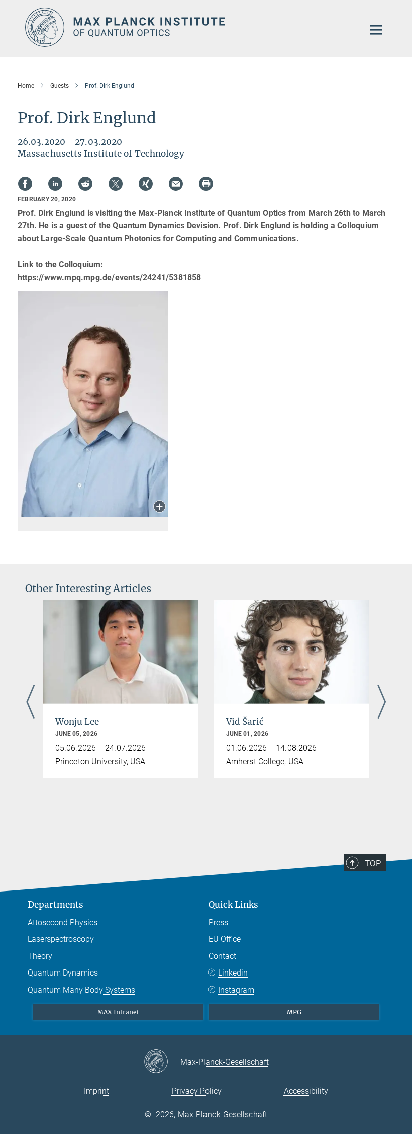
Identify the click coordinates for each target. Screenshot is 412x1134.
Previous (30, 702)
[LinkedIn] (55, 183)
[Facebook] (25, 183)
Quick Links (233, 905)
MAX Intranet (118, 1012)
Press (218, 922)
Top (373, 863)
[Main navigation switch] (376, 30)
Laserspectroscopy (61, 939)
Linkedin (233, 973)
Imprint (96, 1091)
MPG (294, 1012)
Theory (40, 956)
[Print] (206, 183)
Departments (55, 905)
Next (381, 702)
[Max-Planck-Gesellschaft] (162, 1062)
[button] (159, 507)
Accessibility (306, 1091)
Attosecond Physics (62, 922)
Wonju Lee (77, 721)
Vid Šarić (245, 721)
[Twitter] (115, 183)
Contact (222, 956)
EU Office (225, 939)
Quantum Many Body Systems (81, 990)
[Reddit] (85, 183)
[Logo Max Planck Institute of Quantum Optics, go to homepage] (188, 27)
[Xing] (145, 183)
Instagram (236, 990)
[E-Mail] (175, 183)
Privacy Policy (197, 1091)
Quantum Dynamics (63, 973)
